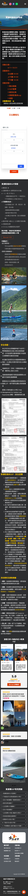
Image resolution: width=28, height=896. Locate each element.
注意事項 (17, 858)
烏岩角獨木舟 (18, 848)
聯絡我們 (17, 861)
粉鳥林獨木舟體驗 (19, 853)
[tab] (9, 108)
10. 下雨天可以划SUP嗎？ (9, 822)
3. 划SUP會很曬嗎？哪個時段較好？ (12, 800)
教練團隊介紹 (7, 850)
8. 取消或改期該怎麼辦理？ (9, 816)
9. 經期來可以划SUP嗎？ (8, 819)
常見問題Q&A (7, 858)
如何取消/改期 (7, 861)
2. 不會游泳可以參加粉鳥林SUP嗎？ (12, 796)
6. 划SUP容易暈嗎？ (7, 809)
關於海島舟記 (7, 848)
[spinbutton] (14, 140)
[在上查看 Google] (2, 728)
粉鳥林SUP (17, 850)
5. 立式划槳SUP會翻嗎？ (8, 806)
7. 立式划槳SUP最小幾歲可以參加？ (12, 813)
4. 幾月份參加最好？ (7, 803)
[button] (25, 4)
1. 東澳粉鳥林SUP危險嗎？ (9, 793)
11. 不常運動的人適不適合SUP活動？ (12, 826)
